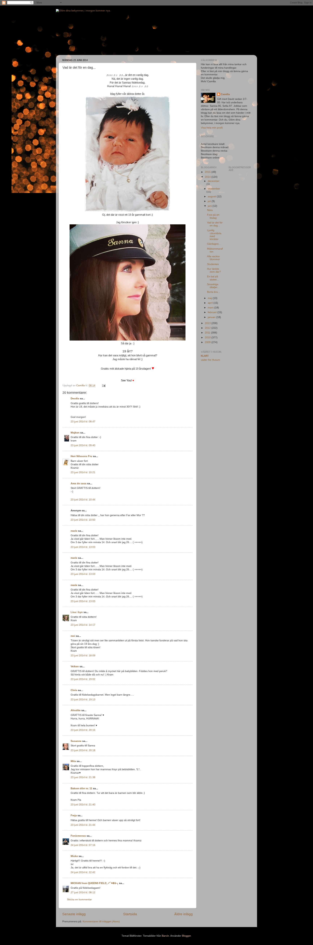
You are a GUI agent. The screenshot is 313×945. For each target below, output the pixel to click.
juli (210, 201)
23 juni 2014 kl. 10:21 (83, 472)
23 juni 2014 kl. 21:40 (83, 804)
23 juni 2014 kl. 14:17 (83, 625)
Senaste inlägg (74, 914)
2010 (208, 337)
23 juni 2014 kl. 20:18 (83, 750)
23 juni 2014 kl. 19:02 (83, 679)
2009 (208, 342)
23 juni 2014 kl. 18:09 (83, 655)
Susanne (76, 741)
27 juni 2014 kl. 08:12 (83, 892)
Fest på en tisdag (213, 216)
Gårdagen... (214, 244)
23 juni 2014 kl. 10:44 (83, 499)
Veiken (75, 666)
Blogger (186, 935)
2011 (208, 332)
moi (73, 636)
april (210, 303)
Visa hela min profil (212, 127)
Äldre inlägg (183, 914)
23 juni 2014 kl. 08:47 (83, 421)
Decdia (75, 398)
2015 (208, 172)
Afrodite (76, 710)
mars (211, 307)
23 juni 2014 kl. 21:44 (83, 825)
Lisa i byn (77, 612)
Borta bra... (213, 292)
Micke (74, 856)
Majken (75, 432)
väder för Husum (210, 360)
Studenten (213, 264)
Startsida (130, 914)
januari (212, 317)
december (213, 181)
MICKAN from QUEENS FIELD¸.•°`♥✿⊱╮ (94, 883)
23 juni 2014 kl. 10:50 (83, 519)
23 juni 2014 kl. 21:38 (83, 777)
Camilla (225, 94)
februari (212, 312)
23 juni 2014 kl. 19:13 (83, 699)
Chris (74, 690)
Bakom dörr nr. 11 (81, 788)
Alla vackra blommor (213, 258)
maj (210, 298)
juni (210, 206)
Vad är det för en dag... (215, 224)
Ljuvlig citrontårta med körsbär (214, 235)
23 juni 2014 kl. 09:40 (83, 445)
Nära (210, 210)
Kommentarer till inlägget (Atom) (101, 921)
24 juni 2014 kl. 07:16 (83, 845)
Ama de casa (78, 483)
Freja (74, 815)
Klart (205, 356)
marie (74, 530)
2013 (208, 323)
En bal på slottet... (213, 278)
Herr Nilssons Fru (81, 456)
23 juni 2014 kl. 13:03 (83, 547)
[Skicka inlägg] (103, 385)
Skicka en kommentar (79, 899)
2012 (208, 328)
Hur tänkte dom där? (214, 270)
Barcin (165, 935)
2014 (208, 177)
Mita (73, 761)
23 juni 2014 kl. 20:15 (83, 730)
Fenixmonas (78, 835)
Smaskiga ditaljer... (213, 286)
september (214, 188)
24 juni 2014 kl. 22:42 (83, 872)
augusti (212, 196)
